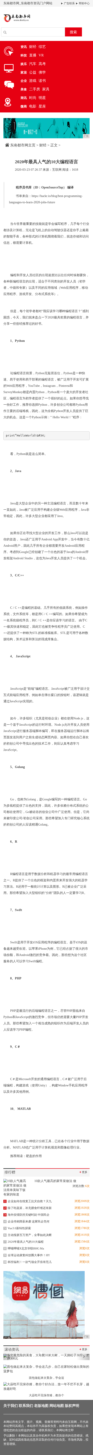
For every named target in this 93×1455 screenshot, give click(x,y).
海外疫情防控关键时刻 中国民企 (26, 1214)
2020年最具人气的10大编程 (24, 1241)
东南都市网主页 (22, 145)
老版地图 (41, 1406)
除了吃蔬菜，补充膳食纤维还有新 (28, 1208)
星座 (42, 106)
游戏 (32, 81)
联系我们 (26, 1406)
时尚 (32, 98)
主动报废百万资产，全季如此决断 (28, 1235)
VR (41, 55)
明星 (42, 98)
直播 (32, 55)
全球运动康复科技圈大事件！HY (27, 1255)
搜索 (73, 32)
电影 (32, 106)
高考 (42, 64)
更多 (83, 1172)
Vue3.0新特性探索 (17, 1228)
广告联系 (69, 3)
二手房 (34, 89)
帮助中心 (84, 3)
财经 (32, 47)
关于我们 (10, 1406)
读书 (42, 81)
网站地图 (56, 1406)
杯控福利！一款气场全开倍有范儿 (28, 1262)
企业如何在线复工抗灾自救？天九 (28, 1201)
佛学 (42, 72)
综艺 (42, 47)
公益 (32, 72)
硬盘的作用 (34, 1156)
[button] (9, 1357)
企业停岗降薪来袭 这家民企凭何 (26, 1221)
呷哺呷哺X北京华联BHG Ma (24, 1248)
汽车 (32, 64)
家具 (45, 89)
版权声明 (72, 1406)
